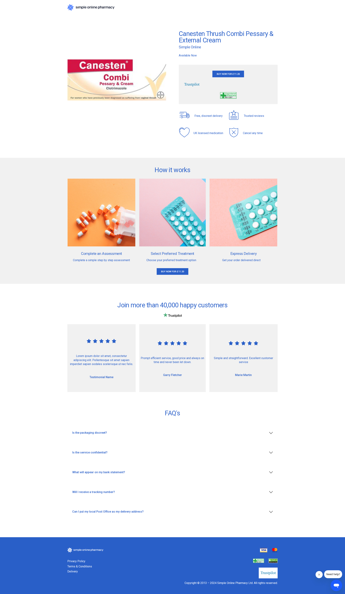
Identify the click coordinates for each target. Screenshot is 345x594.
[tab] (172, 432)
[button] (228, 74)
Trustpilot (191, 84)
